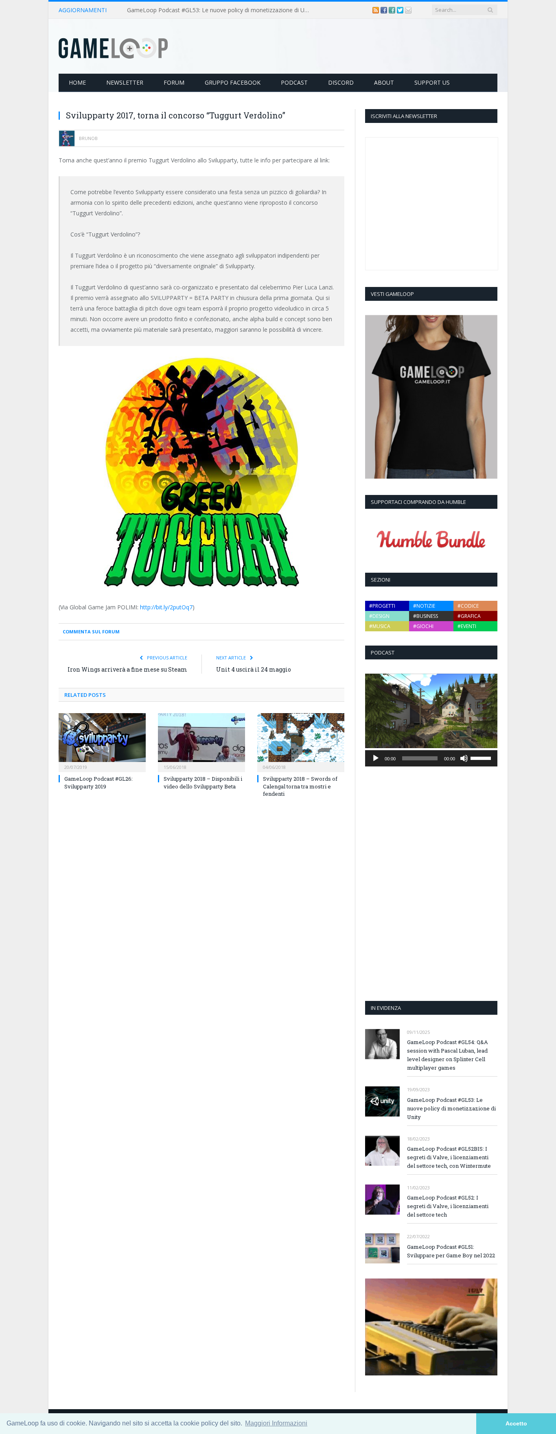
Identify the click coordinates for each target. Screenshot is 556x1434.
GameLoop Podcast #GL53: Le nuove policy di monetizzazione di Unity (220, 10)
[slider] (482, 757)
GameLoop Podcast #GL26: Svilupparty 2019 (98, 782)
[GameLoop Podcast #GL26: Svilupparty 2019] (102, 741)
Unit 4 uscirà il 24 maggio (253, 669)
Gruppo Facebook (232, 82)
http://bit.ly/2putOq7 (166, 607)
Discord (341, 82)
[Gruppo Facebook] (393, 10)
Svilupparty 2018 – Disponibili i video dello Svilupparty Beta (203, 782)
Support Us (432, 82)
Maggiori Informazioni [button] (276, 1423)
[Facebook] (385, 10)
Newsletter (124, 82)
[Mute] (464, 758)
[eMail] (408, 10)
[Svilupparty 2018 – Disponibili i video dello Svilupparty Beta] (201, 741)
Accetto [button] (516, 1423)
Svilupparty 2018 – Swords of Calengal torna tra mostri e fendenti (300, 786)
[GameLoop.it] (113, 46)
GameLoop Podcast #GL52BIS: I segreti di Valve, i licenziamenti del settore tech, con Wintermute (449, 1157)
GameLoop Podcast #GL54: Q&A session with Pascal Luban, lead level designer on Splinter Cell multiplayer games (447, 1054)
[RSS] (376, 10)
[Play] (376, 758)
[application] (431, 758)
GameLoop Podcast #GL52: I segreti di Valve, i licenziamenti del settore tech (447, 1206)
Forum (174, 82)
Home (77, 82)
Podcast (294, 82)
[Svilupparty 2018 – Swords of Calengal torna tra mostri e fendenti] (300, 741)
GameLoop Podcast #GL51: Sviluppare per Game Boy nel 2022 (451, 1251)
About (384, 82)
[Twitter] (401, 10)
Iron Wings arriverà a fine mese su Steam (127, 669)
